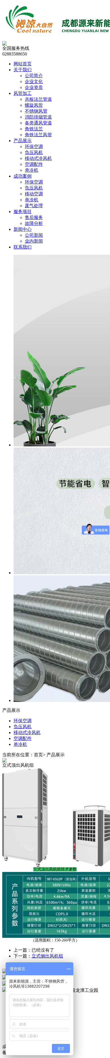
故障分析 (34, 223)
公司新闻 (34, 235)
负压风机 (34, 152)
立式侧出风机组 (47, 956)
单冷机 (31, 170)
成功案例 (23, 176)
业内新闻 (34, 241)
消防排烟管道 (38, 117)
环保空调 (34, 146)
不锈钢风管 (36, 111)
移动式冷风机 (38, 158)
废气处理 (34, 205)
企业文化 (34, 81)
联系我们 (23, 247)
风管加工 (23, 93)
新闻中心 (23, 229)
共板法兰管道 (38, 99)
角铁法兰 (34, 128)
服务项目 (23, 211)
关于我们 (23, 69)
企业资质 (34, 87)
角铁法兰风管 (38, 134)
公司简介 (34, 75)
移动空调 (34, 193)
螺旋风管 (34, 105)
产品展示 (23, 140)
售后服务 (34, 217)
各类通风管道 (38, 122)
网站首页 (23, 63)
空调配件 (34, 164)
